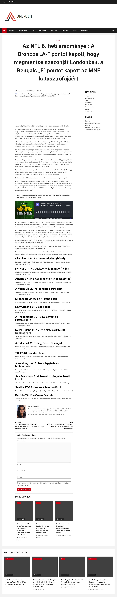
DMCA (87, 125)
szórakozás (85, 30)
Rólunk (87, 121)
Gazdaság (42, 30)
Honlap (19, 477)
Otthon (11, 30)
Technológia (65, 30)
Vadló (25, 126)
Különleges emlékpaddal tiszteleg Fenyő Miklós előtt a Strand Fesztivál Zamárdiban (15, 582)
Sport (75, 30)
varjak (27, 254)
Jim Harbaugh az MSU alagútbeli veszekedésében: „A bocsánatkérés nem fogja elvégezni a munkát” (29, 425)
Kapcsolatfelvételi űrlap (92, 123)
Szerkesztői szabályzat (92, 127)
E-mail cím (21, 471)
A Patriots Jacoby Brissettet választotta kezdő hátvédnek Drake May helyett (63, 528)
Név (19, 465)
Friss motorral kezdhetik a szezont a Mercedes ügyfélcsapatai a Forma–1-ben (43, 528)
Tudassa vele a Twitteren (22, 264)
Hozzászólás (21, 441)
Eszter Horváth (21, 90)
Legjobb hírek (23, 30)
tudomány (53, 30)
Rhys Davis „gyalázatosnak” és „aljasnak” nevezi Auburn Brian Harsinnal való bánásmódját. (60, 425)
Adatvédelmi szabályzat (92, 129)
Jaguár (48, 131)
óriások (57, 387)
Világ (33, 30)
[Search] (113, 30)
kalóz (35, 254)
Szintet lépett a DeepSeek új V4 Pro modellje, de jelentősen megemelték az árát (72, 582)
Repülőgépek (23, 333)
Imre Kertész (16, 587)
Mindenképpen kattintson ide (62, 254)
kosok (19, 379)
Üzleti (63, 559)
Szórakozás (9, 559)
